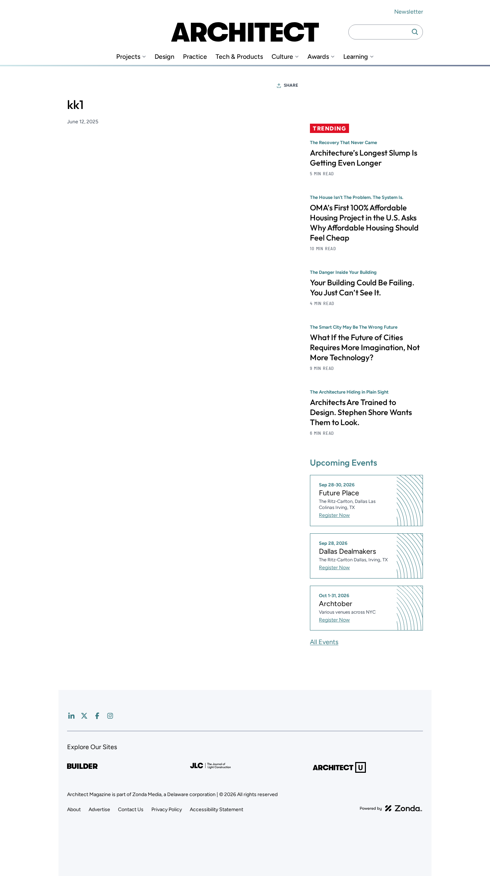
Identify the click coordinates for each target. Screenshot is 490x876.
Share (291, 85)
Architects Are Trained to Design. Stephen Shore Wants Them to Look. (361, 412)
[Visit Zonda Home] (391, 808)
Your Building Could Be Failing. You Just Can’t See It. (362, 287)
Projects (128, 57)
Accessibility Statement (216, 809)
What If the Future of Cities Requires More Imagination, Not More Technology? (365, 347)
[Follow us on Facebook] (97, 715)
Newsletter (408, 11)
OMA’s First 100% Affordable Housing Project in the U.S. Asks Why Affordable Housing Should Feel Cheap (364, 223)
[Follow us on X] (84, 715)
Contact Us (130, 809)
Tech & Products (239, 57)
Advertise (99, 809)
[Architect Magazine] (245, 32)
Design (164, 57)
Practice (195, 57)
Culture (282, 57)
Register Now (334, 515)
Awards (318, 57)
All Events (324, 642)
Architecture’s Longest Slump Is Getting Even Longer (363, 158)
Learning (355, 57)
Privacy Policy (166, 809)
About (74, 809)
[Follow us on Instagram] (110, 715)
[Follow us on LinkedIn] (71, 715)
